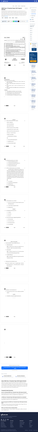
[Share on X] (18, 21)
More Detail (6, 16)
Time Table (32, 21)
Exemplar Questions (3, 426)
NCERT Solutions (3, 425)
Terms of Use (30, 430)
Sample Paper (32, 15)
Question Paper (33, 13)
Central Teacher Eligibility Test (32, 26)
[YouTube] (8, 419)
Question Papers (22, 422)
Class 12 (31, 32)
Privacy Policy (35, 430)
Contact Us (30, 425)
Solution (32, 17)
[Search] (34, 1)
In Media (30, 426)
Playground (12, 426)
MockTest (11, 422)
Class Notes (2, 422)
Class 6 (31, 34)
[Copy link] (20, 21)
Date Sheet (21, 426)
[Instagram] (3, 419)
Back (26, 8)
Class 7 (31, 36)
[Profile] (36, 1)
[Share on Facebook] (17, 21)
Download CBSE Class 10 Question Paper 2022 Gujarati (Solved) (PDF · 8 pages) (15, 368)
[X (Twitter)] (6, 419)
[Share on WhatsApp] (13, 21)
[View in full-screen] (27, 21)
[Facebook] (1, 419)
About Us (30, 422)
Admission (11, 425)
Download (4, 21)
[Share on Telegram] (15, 21)
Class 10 (31, 28)
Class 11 (31, 30)
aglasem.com (5, 1)
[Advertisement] (14, 27)
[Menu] (1, 1)
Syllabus (32, 19)
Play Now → (33, 61)
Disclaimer (26, 430)
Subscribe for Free (34, 49)
